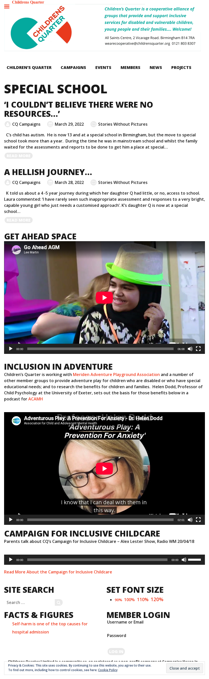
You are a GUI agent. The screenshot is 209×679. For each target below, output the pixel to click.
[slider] (195, 559)
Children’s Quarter (29, 67)
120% (157, 599)
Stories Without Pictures (123, 124)
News (156, 67)
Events (103, 67)
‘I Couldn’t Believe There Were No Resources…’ (78, 109)
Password (116, 635)
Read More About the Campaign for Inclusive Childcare (58, 572)
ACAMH (35, 399)
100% (129, 599)
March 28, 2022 (69, 182)
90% (118, 599)
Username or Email (125, 622)
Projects (181, 67)
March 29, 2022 (69, 124)
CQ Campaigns (26, 124)
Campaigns (73, 67)
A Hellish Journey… (48, 171)
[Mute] (190, 348)
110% (143, 599)
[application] (104, 297)
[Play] (10, 348)
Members (130, 67)
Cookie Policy (107, 670)
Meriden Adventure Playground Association (116, 374)
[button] (102, 27)
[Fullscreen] (198, 348)
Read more (20, 156)
